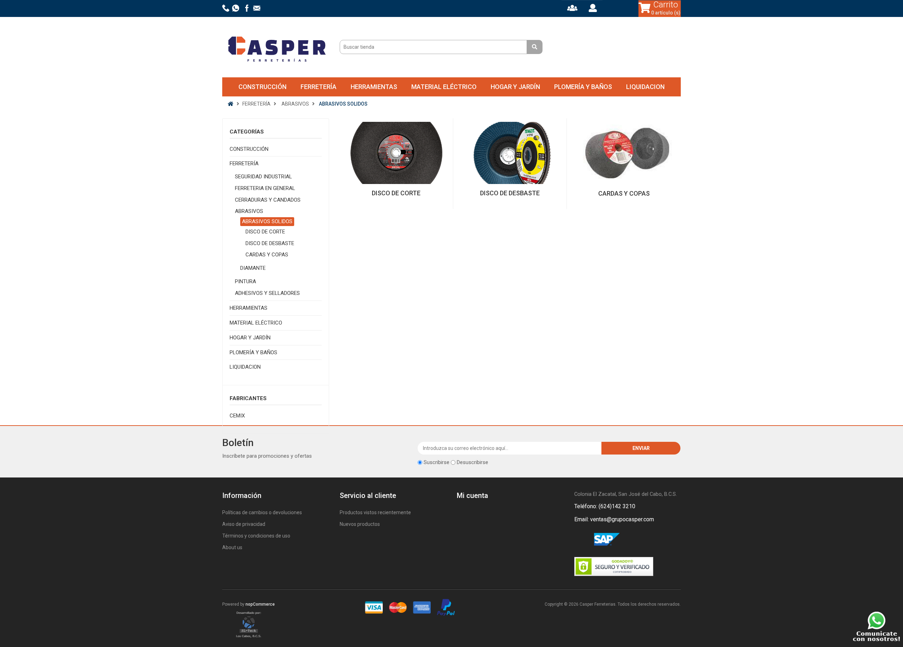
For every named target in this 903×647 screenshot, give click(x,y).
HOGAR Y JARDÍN (515, 86)
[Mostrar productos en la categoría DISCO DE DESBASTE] (510, 153)
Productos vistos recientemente (375, 512)
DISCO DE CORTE (265, 231)
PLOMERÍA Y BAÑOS (583, 86)
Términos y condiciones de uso (256, 536)
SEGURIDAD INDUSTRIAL (263, 176)
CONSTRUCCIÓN (262, 86)
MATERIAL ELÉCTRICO (444, 86)
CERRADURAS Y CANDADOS (268, 200)
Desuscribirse (472, 462)
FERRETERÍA (319, 86)
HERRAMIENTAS (374, 86)
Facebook (581, 539)
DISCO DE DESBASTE (270, 243)
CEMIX (237, 415)
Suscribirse (436, 462)
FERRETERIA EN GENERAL (265, 188)
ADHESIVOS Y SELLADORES (267, 293)
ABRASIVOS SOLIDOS (267, 221)
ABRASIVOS (249, 211)
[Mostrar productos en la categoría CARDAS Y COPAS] (624, 153)
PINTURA (245, 281)
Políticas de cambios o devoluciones (262, 512)
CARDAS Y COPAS (267, 254)
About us (232, 547)
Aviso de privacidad (243, 524)
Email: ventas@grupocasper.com (614, 519)
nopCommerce (260, 604)
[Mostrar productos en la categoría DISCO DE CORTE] (396, 153)
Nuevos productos (360, 524)
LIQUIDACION (645, 86)
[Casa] (231, 103)
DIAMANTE (253, 268)
